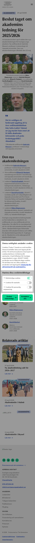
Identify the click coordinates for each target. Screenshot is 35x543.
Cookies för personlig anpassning (12, 288)
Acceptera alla (25, 297)
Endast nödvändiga (9, 297)
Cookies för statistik (12, 283)
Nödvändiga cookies (12, 278)
